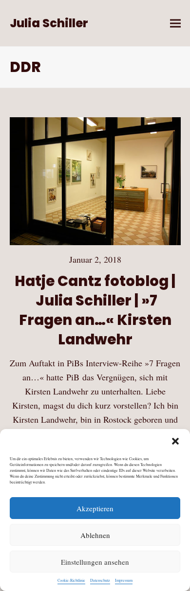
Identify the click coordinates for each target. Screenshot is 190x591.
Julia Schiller (49, 23)
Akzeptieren (95, 508)
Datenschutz (100, 580)
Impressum (124, 580)
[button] (175, 441)
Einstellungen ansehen (95, 562)
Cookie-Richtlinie (71, 580)
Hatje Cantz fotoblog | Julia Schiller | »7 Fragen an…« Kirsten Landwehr (95, 310)
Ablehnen (95, 535)
